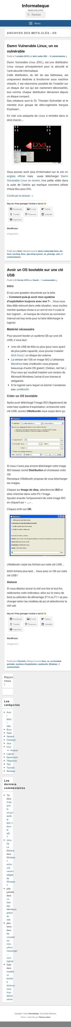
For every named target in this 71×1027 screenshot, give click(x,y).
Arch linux (17, 355)
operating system (34, 253)
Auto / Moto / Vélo (9, 719)
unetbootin (23, 389)
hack (9, 253)
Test (9, 764)
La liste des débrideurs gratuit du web (12, 909)
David (35, 280)
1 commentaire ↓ (49, 280)
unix (58, 253)
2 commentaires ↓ (58, 56)
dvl (61, 251)
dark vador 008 (40, 56)
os (45, 253)
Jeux (9, 743)
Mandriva (16, 364)
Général (10, 736)
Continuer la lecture (20, 195)
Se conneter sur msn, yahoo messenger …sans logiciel (12, 947)
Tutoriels (22, 661)
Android (14, 750)
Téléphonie (12, 760)
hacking (16, 253)
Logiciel (10, 753)
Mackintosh (12, 757)
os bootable (55, 661)
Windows (53, 664)
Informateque (35, 5)
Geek (9, 732)
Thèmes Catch (44, 1017)
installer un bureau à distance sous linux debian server (11, 985)
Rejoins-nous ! (10, 680)
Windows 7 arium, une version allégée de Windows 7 (11, 871)
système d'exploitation (26, 664)
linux (20, 251)
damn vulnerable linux (48, 251)
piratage (51, 253)
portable (11, 664)
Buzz (9, 729)
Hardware (11, 739)
